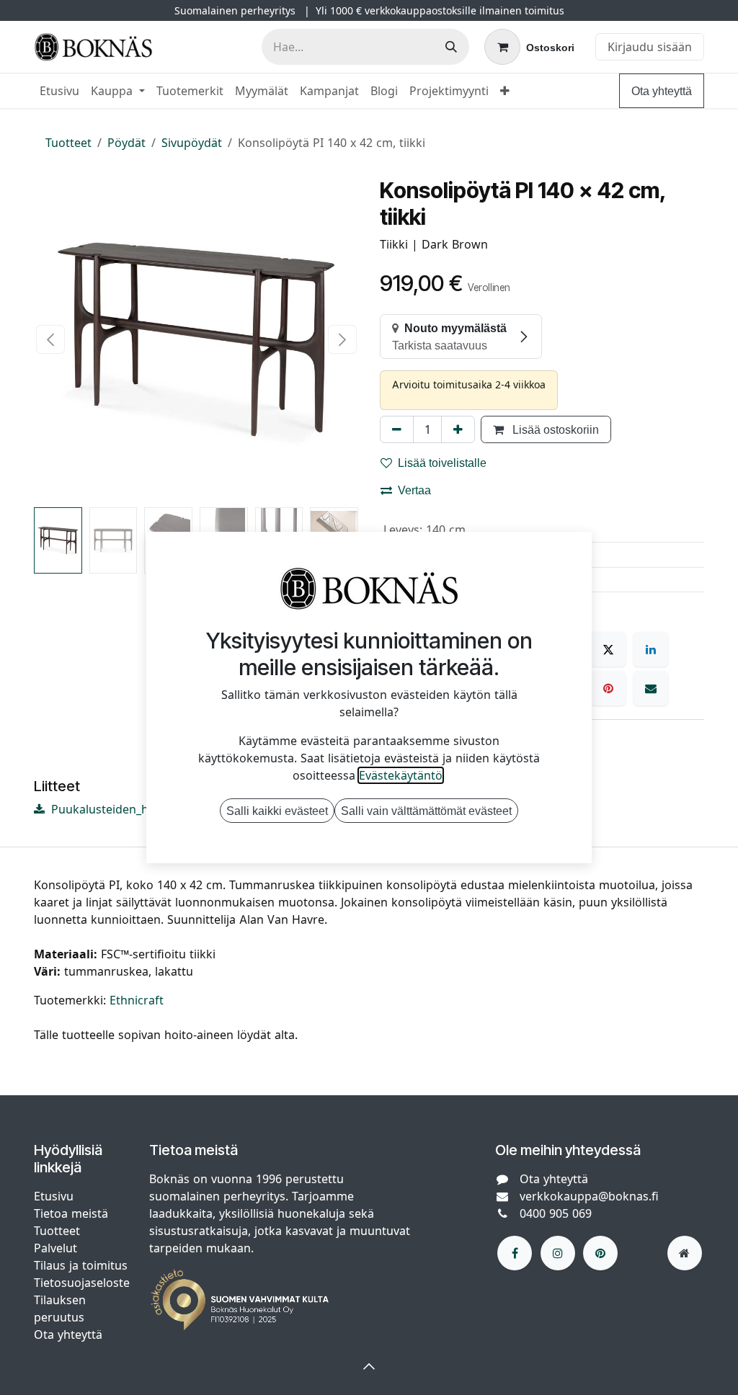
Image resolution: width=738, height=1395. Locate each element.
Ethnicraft (137, 1000)
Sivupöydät (191, 142)
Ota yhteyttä (661, 91)
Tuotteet (68, 142)
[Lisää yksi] (458, 429)
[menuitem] (59, 90)
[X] (608, 649)
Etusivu (54, 1196)
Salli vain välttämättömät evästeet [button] (426, 810)
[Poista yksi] (397, 429)
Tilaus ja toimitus (81, 1265)
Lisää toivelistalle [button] (442, 462)
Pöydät (126, 142)
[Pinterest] (608, 688)
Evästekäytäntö (401, 775)
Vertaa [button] (414, 490)
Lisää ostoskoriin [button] (554, 429)
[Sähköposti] (650, 688)
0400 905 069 (556, 1213)
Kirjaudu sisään (650, 47)
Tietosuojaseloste (83, 1282)
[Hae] (451, 47)
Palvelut (55, 1248)
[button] (50, 339)
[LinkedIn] (650, 649)
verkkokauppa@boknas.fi (589, 1196)
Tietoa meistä (71, 1213)
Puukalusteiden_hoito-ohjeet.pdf (139, 809)
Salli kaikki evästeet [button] (277, 810)
